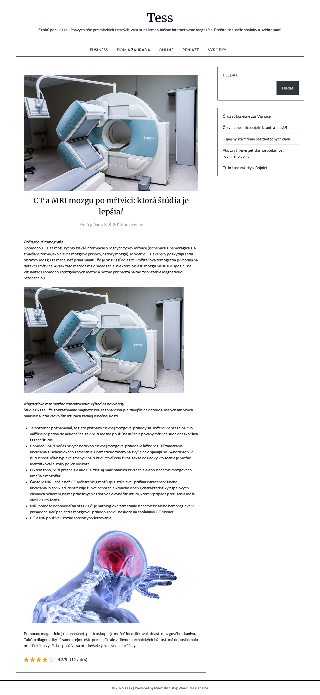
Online (166, 49)
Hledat (230, 75)
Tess (160, 17)
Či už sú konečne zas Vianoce (247, 116)
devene (136, 224)
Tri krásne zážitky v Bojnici (245, 167)
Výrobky (217, 49)
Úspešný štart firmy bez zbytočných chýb (256, 139)
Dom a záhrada (133, 49)
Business (99, 49)
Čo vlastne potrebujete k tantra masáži (255, 127)
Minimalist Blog (166, 688)
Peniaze (190, 49)
